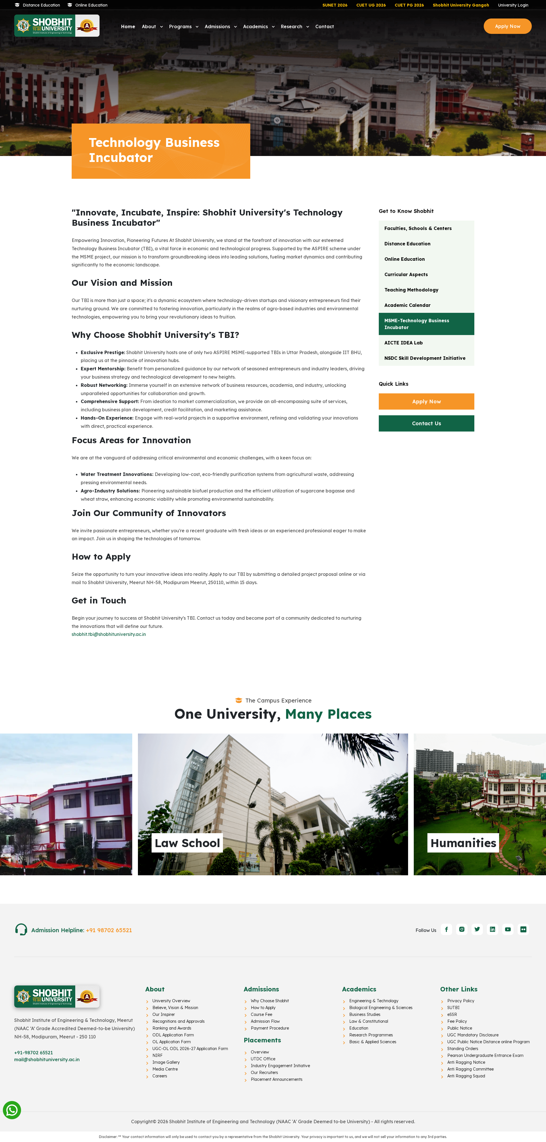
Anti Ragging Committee (470, 1069)
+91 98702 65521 (109, 930)
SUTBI (453, 1007)
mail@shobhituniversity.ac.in (47, 1059)
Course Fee (261, 1014)
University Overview (171, 1001)
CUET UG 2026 (371, 5)
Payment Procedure (270, 1028)
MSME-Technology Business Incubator (416, 324)
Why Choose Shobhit (270, 1001)
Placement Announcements (277, 1079)
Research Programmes (371, 1035)
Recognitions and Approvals (178, 1021)
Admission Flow (265, 1021)
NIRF (157, 1055)
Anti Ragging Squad (466, 1076)
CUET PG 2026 (409, 5)
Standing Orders (462, 1048)
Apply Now (507, 26)
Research (292, 26)
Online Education (91, 5)
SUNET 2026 (335, 5)
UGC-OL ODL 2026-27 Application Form (190, 1048)
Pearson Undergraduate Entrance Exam (485, 1055)
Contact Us (426, 423)
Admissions (218, 26)
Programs (181, 26)
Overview (260, 1052)
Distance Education (41, 5)
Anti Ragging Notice (466, 1062)
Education (358, 1028)
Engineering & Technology (373, 1001)
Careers (159, 1076)
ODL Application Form (173, 1035)
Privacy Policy (460, 1001)
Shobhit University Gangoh (461, 5)
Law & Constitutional (368, 1021)
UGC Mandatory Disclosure (473, 1035)
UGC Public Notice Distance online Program (488, 1042)
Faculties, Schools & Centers (418, 228)
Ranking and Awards (171, 1028)
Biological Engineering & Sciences (381, 1007)
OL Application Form (171, 1042)
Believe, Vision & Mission (175, 1007)
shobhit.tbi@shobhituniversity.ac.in (109, 634)
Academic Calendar (407, 305)
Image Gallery (166, 1062)
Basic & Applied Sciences (372, 1042)
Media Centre (165, 1069)
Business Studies (364, 1014)
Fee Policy (457, 1021)
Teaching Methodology (411, 290)
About (150, 26)
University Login (513, 5)
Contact (324, 26)
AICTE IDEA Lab (403, 343)
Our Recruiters (264, 1072)
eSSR (452, 1014)
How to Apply (263, 1007)
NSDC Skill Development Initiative (425, 358)
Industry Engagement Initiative (280, 1065)
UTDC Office (263, 1059)
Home (128, 26)
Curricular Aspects (406, 274)
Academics (256, 26)
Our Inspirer (163, 1014)
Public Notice (459, 1028)
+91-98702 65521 (33, 1052)
